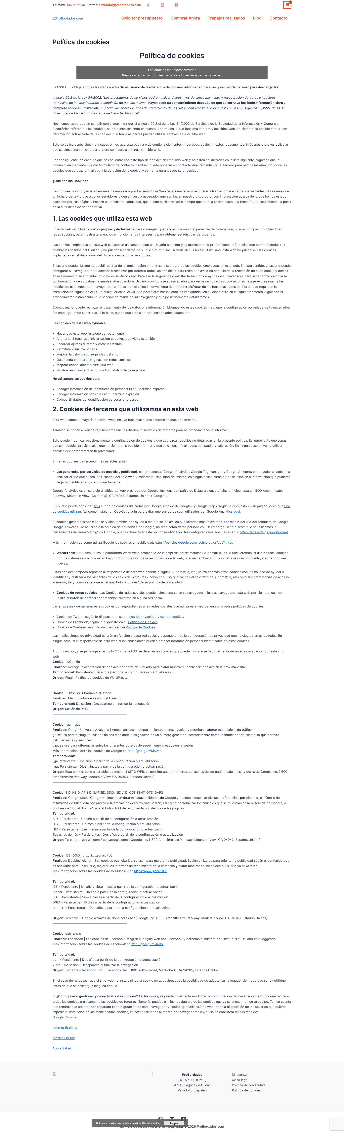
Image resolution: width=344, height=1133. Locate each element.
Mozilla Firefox (64, 1038)
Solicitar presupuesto (142, 18)
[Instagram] (162, 5)
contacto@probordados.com (120, 5)
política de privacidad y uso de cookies (153, 617)
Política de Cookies (142, 622)
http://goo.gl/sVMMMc (144, 751)
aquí (97, 506)
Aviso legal (240, 1080)
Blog (257, 18)
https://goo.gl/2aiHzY (150, 871)
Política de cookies (246, 1090)
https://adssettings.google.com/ (264, 532)
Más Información (151, 1123)
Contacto (278, 18)
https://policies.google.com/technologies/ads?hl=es (194, 542)
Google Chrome (64, 1017)
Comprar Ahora (185, 18)
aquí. (237, 511)
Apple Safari (62, 1048)
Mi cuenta (239, 1075)
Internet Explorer (65, 1028)
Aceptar (174, 1123)
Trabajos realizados (226, 18)
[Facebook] (176, 5)
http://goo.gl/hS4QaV (147, 944)
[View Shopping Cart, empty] (287, 5)
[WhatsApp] (148, 5)
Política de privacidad (248, 1085)
